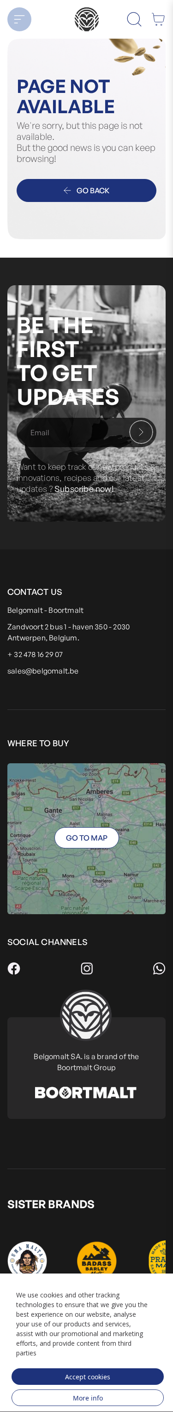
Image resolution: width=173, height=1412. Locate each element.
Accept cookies (87, 1376)
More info (88, 1398)
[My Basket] (158, 19)
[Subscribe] (141, 432)
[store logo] (86, 19)
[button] (24, 19)
